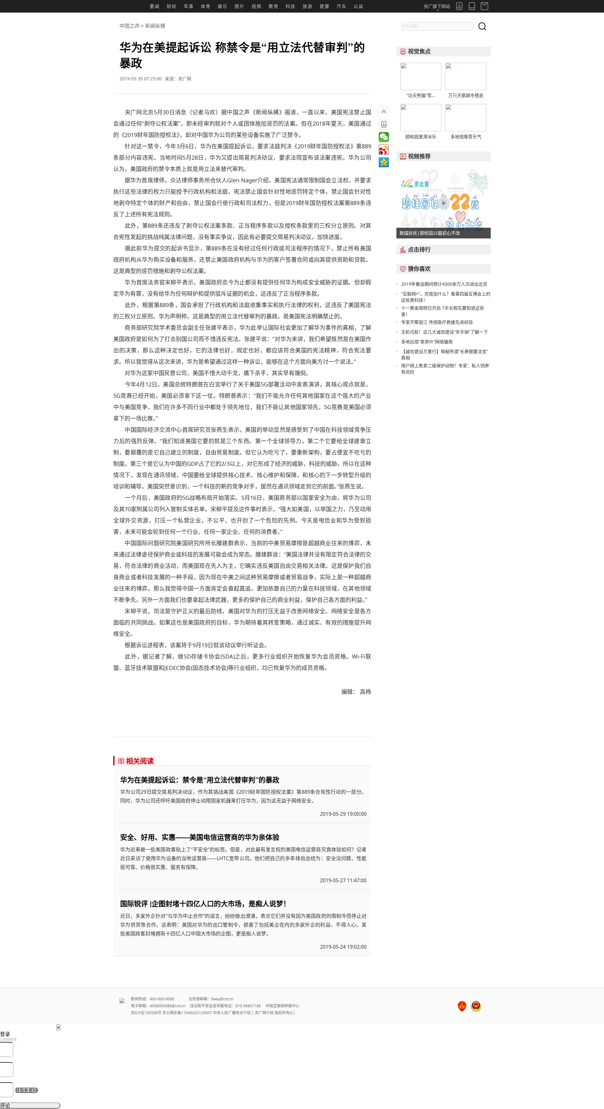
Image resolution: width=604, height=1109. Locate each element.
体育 (206, 6)
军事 (189, 6)
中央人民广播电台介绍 (232, 1012)
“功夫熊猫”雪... (420, 95)
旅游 (308, 6)
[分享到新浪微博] (383, 149)
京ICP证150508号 (146, 1012)
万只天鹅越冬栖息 (466, 95)
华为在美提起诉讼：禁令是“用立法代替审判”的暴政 (199, 780)
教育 (274, 6)
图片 (240, 6)
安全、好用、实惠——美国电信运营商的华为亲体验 (199, 837)
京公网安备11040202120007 (187, 1012)
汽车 (342, 6)
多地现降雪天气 (465, 137)
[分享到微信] (383, 137)
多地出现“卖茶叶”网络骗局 (427, 342)
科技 (291, 6)
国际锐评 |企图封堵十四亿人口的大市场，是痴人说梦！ (205, 903)
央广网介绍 (264, 1012)
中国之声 (130, 25)
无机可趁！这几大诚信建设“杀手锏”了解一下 (444, 332)
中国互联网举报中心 (282, 1006)
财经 (172, 6)
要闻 (155, 6)
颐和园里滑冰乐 (420, 137)
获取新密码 (26, 1090)
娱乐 (223, 6)
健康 (325, 6)
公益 (359, 6)
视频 (257, 6)
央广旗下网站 (437, 6)
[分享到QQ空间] (383, 162)
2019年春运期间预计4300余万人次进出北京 (444, 284)
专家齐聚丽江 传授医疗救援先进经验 (437, 322)
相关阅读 (136, 760)
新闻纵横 (155, 25)
